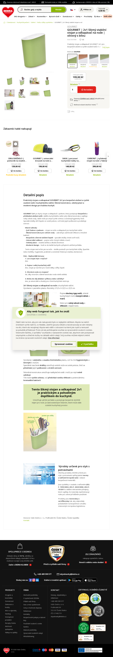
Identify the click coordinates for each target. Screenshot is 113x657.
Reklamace (27, 611)
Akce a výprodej (10, 611)
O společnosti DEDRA (31, 598)
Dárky (78, 16)
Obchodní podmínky (30, 595)
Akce (98, 16)
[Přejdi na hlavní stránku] (8, 12)
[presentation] (4, 156)
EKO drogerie (19, 16)
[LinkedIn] (37, 580)
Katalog (8, 614)
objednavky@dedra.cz (69, 574)
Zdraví (30, 16)
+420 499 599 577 (44, 574)
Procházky (88, 16)
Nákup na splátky (11, 632)
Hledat (58, 9)
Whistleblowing (28, 636)
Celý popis (106, 47)
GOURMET (72, 26)
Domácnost (67, 16)
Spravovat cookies (64, 344)
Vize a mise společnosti (31, 605)
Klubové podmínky (30, 630)
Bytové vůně (54, 16)
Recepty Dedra (10, 623)
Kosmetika (41, 16)
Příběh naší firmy (29, 601)
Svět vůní (108, 16)
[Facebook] (30, 580)
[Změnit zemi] (71, 9)
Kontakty (26, 614)
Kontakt (26, 520)
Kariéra (25, 627)
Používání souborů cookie (32, 624)
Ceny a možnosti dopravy (32, 608)
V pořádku (88, 344)
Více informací (53, 338)
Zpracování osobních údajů (33, 633)
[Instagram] (33, 580)
